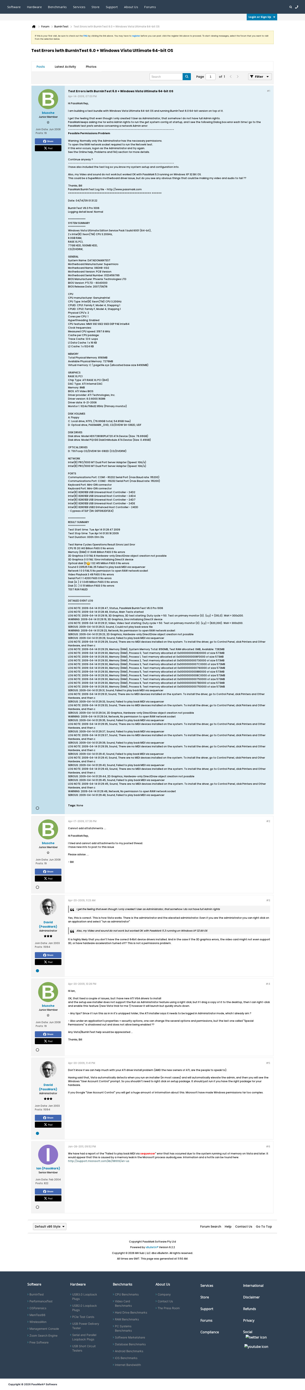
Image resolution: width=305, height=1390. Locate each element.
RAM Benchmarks (127, 1319)
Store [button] (95, 7)
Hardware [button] (34, 7)
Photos (91, 67)
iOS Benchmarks (126, 1358)
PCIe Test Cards (83, 1317)
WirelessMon (37, 1322)
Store (204, 1297)
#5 (268, 1063)
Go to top (264, 1226)
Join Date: (42, 129)
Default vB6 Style (47, 1226)
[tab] (41, 66)
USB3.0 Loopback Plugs (84, 1296)
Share (50, 141)
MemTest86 (37, 1315)
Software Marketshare (130, 1337)
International (253, 1285)
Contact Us (243, 1226)
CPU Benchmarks (127, 1294)
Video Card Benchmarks (123, 1303)
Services (206, 1285)
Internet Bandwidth (128, 1365)
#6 (268, 1146)
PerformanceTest (40, 1301)
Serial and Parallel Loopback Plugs (84, 1337)
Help (228, 1226)
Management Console (44, 1328)
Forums (150, 7)
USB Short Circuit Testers (84, 1348)
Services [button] (79, 7)
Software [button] (14, 7)
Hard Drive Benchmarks (131, 1312)
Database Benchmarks (130, 1344)
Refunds (249, 1309)
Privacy (248, 1320)
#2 (268, 821)
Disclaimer (251, 1297)
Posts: (40, 133)
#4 (268, 984)
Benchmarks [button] (57, 7)
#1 (268, 91)
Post (50, 148)
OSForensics (37, 1308)
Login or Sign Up (260, 17)
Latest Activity (65, 67)
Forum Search (210, 1226)
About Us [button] (131, 7)
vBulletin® (152, 1247)
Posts (41, 67)
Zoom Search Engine (43, 1335)
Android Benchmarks (129, 1351)
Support (112, 7)
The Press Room (169, 1308)
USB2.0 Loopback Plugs (84, 1308)
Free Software (39, 1342)
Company (164, 1294)
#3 (268, 900)
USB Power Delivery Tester (85, 1326)
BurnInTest (36, 1294)
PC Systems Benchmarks (123, 1328)
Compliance (209, 1332)
